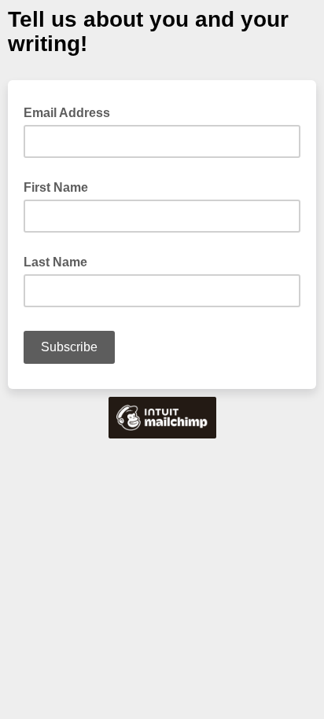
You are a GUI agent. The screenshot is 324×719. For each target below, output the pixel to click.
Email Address (72, 111)
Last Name (55, 262)
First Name (56, 187)
